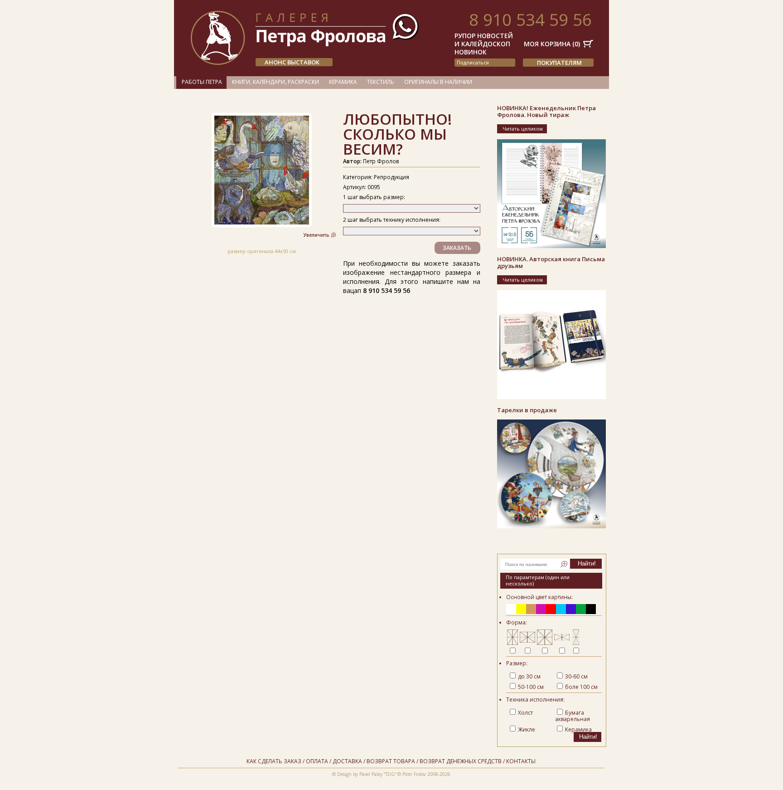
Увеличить (316, 235)
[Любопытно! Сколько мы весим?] (262, 225)
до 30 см (529, 676)
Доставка (347, 761)
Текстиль (380, 82)
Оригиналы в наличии (438, 82)
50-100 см (531, 687)
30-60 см (576, 676)
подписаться (473, 62)
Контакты (521, 761)
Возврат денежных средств (461, 761)
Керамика (343, 82)
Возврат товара (391, 761)
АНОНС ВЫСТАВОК (292, 62)
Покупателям (559, 63)
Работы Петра (202, 82)
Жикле (526, 729)
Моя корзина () (552, 43)
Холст (525, 713)
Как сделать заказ (273, 761)
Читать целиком (523, 128)
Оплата (317, 761)
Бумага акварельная (572, 716)
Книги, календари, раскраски (275, 82)
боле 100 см (581, 687)
